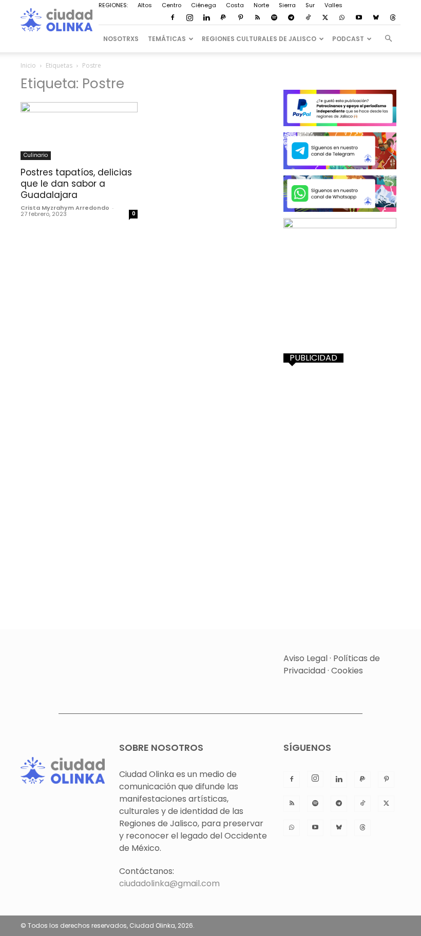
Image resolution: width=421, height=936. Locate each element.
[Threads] (392, 18)
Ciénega (203, 5)
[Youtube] (359, 18)
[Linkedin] (206, 18)
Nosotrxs (121, 38)
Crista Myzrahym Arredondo (65, 208)
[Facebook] (172, 18)
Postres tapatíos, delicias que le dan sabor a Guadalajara (76, 183)
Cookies (347, 670)
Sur (310, 5)
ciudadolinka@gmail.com (169, 883)
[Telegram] (291, 18)
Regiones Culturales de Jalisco (259, 38)
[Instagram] (189, 18)
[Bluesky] (376, 18)
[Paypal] (223, 18)
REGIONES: (113, 5)
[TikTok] (308, 18)
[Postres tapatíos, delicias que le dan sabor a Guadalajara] (79, 131)
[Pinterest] (240, 18)
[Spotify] (274, 18)
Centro (171, 5)
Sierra (287, 5)
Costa (235, 5)
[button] (388, 38)
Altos (145, 5)
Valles (333, 5)
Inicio (28, 65)
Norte (261, 5)
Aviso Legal (305, 658)
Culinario (36, 155)
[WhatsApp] (342, 18)
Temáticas (167, 38)
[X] (325, 18)
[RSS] (257, 18)
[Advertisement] (341, 427)
